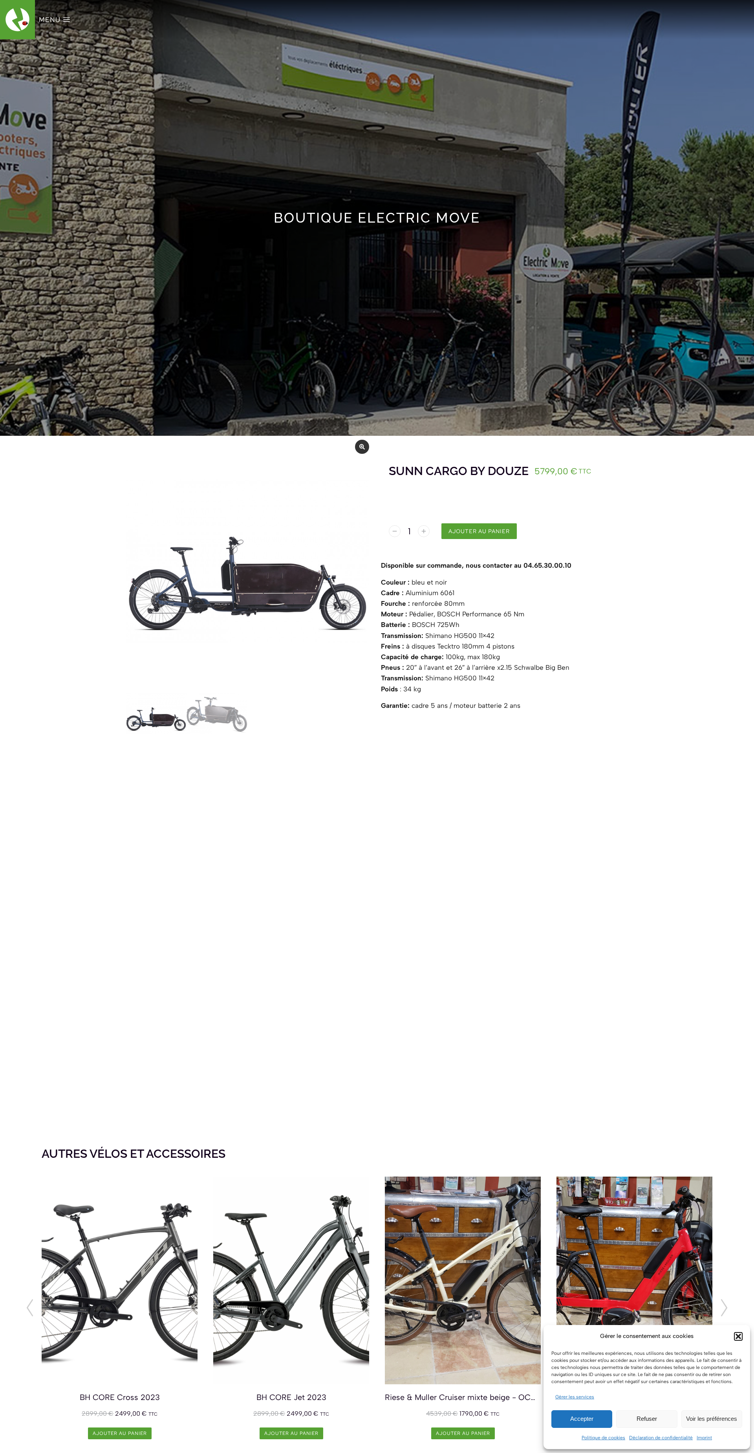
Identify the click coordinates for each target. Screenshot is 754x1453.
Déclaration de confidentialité (661, 1437)
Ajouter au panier (479, 531)
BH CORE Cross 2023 (120, 1397)
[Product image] (120, 1280)
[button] (738, 1336)
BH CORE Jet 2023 (291, 1397)
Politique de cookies (603, 1437)
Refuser (647, 1418)
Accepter (581, 1418)
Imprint (704, 1437)
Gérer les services (574, 1397)
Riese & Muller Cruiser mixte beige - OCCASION (463, 1397)
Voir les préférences (711, 1418)
